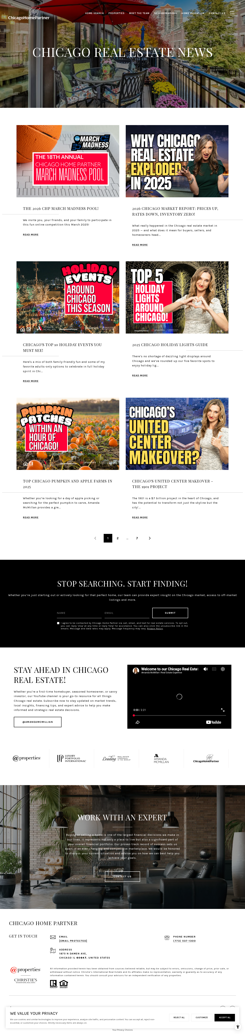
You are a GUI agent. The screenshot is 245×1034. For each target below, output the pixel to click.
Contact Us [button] (122, 876)
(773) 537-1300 (184, 940)
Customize (202, 1017)
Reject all (179, 1017)
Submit (170, 612)
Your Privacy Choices (122, 1030)
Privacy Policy (155, 628)
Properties (116, 13)
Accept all (224, 1017)
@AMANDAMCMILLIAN (37, 721)
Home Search (94, 13)
